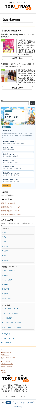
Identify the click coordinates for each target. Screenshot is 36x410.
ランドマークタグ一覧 (7, 338)
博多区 (4, 237)
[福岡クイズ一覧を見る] (18, 116)
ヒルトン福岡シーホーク (10, 308)
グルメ (3, 40)
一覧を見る (6, 185)
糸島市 (4, 255)
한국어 (23, 403)
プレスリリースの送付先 (8, 357)
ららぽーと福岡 (7, 280)
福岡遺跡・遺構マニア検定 (12, 180)
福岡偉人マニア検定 (12, 167)
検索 (2, 100)
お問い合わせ (5, 355)
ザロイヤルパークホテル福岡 (11, 327)
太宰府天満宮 (6, 298)
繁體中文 (18, 406)
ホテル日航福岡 (7, 318)
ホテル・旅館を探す (7, 366)
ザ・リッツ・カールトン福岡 (11, 322)
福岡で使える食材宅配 (8, 203)
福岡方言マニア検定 (10, 155)
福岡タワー (5, 294)
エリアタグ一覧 (5, 334)
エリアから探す (6, 361)
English (16, 403)
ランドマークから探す (7, 364)
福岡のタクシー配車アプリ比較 (11, 214)
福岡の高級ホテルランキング (10, 207)
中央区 (4, 241)
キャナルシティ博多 (8, 270)
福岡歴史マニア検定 (11, 161)
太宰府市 (5, 260)
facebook (4, 372)
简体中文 (31, 403)
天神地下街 (5, 289)
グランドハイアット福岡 (10, 313)
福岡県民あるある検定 (13, 142)
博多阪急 (5, 275)
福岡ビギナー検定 (8, 148)
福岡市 (4, 232)
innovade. (17, 397)
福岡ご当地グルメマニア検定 (12, 174)
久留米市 (5, 251)
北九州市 (5, 246)
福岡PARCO (6, 284)
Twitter (3, 370)
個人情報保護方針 (6, 352)
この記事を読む (17, 58)
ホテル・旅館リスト (7, 342)
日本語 (8, 403)
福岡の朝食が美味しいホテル (10, 211)
